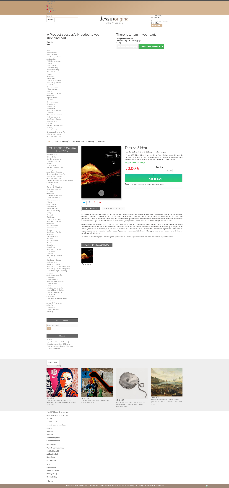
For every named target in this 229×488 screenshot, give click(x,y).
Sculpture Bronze (52, 121)
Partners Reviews (53, 309)
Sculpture (50, 113)
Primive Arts (51, 307)
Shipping (50, 434)
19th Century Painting (54, 93)
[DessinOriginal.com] (114, 19)
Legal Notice (51, 467)
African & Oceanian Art (54, 303)
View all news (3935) (54, 366)
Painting (49, 63)
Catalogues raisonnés (54, 189)
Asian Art (50, 305)
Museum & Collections (54, 187)
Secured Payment (53, 437)
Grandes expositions (54, 57)
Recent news (52, 362)
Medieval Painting (53, 70)
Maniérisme (51, 78)
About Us (50, 431)
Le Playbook (51, 460)
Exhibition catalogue (53, 61)
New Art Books (52, 52)
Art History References (54, 196)
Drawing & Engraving (61, 142)
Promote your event (53, 348)
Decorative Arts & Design (55, 281)
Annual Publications (53, 198)
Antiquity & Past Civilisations (57, 299)
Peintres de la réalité (54, 80)
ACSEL (49, 314)
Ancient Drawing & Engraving (57, 271)
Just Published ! (53, 451)
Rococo (49, 91)
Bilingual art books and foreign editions (60, 180)
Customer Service (53, 440)
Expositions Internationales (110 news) (60, 346)
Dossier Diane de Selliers (55, 290)
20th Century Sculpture (54, 115)
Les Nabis (50, 100)
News (48, 13)
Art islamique (51, 301)
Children (49, 123)
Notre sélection (52, 55)
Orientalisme (51, 104)
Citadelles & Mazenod (54, 292)
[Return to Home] (49, 141)
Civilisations (51, 296)
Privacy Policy (52, 474)
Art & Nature (51, 294)
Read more (50, 404)
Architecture (51, 251)
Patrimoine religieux (53, 200)
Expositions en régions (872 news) (58, 344)
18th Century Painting (54, 83)
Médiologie (50, 311)
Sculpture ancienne (53, 117)
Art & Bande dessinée (54, 275)
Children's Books (52, 183)
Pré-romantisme (52, 89)
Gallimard (135, 152)
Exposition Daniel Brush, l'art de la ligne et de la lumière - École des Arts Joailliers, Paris (131, 404)
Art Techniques (52, 284)
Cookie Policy (52, 477)
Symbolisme (51, 108)
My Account (51, 2)
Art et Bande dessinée (54, 130)
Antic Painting (51, 65)
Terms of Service (53, 471)
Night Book (51, 457)
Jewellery (50, 128)
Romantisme (51, 106)
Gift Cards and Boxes (54, 136)
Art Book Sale (51, 59)
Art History (50, 185)
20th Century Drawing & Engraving (82, 142)
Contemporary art (52, 279)
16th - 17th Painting (53, 72)
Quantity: (159, 167)
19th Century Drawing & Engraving (58, 266)
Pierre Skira (86, 264)
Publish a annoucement (55, 448)
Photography (51, 277)
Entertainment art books (55, 288)
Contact (49, 4)
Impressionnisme (52, 98)
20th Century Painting (54, 110)
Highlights (50, 163)
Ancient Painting (52, 67)
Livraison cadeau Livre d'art (56, 132)
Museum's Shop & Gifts (55, 125)
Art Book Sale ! (52, 454)
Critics (49, 286)
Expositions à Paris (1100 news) (58, 342)
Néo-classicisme (52, 87)
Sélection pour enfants (54, 134)
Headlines (50, 340)
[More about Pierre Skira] (87, 255)
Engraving (50, 273)
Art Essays (50, 191)
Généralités (50, 76)
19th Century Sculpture (54, 119)
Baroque (49, 74)
